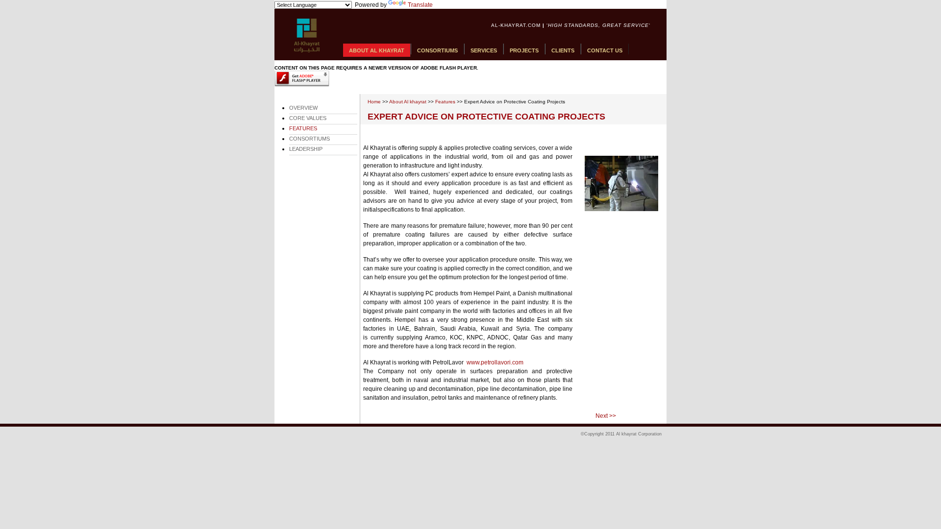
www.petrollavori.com (495, 362)
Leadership (305, 149)
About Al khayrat (407, 101)
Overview (303, 108)
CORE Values (307, 118)
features (303, 128)
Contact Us (604, 50)
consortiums (437, 50)
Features (445, 101)
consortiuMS (309, 139)
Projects (524, 50)
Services (483, 50)
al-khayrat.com (516, 25)
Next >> (605, 415)
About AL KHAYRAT (376, 50)
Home (374, 101)
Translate (420, 4)
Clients (562, 50)
